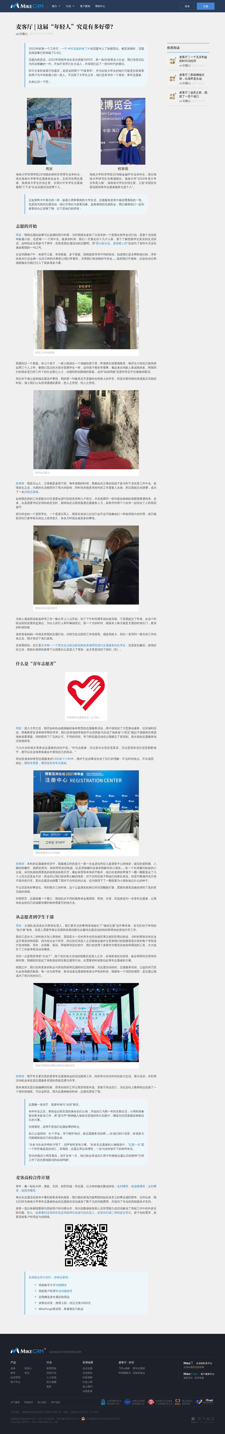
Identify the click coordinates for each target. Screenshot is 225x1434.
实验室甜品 (139, 1372)
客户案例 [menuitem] (85, 6)
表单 (13, 1368)
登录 (187, 6)
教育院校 (51, 1368)
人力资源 (51, 1377)
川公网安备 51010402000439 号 (103, 1418)
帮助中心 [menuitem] (100, 6)
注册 (205, 6)
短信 (27, 1372)
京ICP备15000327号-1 (68, 1418)
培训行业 (51, 1372)
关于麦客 (15, 1402)
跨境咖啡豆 (125, 1372)
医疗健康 (51, 1381)
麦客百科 (188, 1377)
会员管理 (15, 1377)
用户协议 (55, 1402)
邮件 (13, 1372)
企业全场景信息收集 (194, 1367)
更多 (49, 1386)
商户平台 (15, 1381)
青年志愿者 (139, 1368)
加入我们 (42, 1402)
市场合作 (28, 1402)
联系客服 (199, 1377)
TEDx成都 (124, 1368)
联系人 (28, 1368)
